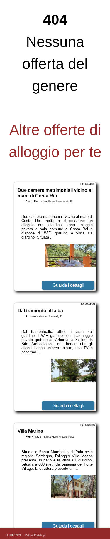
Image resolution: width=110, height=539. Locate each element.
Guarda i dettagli (68, 285)
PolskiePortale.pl (35, 535)
